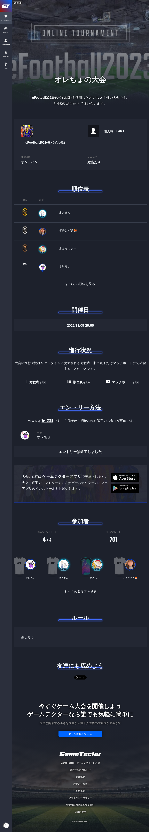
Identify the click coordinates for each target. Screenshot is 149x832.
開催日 (80, 309)
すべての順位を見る (80, 283)
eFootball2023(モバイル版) (45, 142)
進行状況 (80, 349)
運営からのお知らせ (80, 769)
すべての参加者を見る (80, 591)
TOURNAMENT (6, 20)
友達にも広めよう (80, 665)
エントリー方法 (80, 407)
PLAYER (5, 32)
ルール (80, 617)
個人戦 (114, 131)
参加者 (80, 520)
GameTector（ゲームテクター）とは (80, 762)
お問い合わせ (80, 783)
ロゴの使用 (80, 811)
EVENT (6, 68)
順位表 (80, 188)
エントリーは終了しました (80, 451)
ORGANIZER (6, 44)
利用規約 (80, 790)
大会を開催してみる (80, 734)
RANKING (6, 56)
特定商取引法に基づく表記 (80, 804)
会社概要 (80, 776)
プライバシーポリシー (80, 797)
